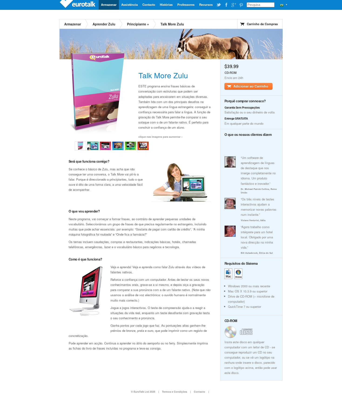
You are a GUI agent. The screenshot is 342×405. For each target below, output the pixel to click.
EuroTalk (78, 4)
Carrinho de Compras (262, 24)
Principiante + (138, 24)
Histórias (166, 4)
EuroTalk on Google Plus (233, 5)
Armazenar (109, 4)
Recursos (206, 4)
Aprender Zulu (104, 24)
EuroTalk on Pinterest (241, 5)
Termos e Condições (174, 391)
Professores (185, 4)
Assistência (129, 4)
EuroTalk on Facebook (226, 5)
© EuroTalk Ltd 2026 (143, 391)
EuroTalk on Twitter (218, 5)
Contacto (148, 4)
